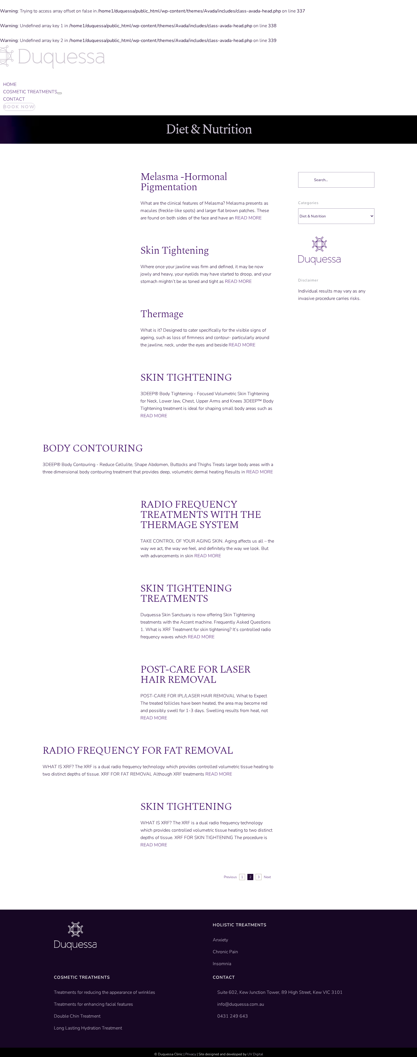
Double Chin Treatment (77, 1016)
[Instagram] (73, 967)
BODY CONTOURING (93, 448)
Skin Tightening (174, 251)
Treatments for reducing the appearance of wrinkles (104, 992)
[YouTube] (65, 967)
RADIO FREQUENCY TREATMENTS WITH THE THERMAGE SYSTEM (200, 515)
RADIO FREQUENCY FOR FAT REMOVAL (138, 751)
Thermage (161, 314)
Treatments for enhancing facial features (93, 1004)
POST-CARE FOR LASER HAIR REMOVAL (195, 675)
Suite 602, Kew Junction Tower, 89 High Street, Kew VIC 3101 (279, 992)
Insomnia (222, 964)
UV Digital (255, 1054)
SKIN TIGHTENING (186, 377)
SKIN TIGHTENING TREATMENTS (186, 594)
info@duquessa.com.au (240, 1004)
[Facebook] (56, 967)
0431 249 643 (232, 1016)
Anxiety (220, 940)
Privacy (190, 1054)
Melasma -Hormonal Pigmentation (183, 182)
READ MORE (248, 218)
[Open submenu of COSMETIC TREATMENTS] (59, 93)
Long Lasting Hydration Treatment (88, 1028)
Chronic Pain (225, 952)
